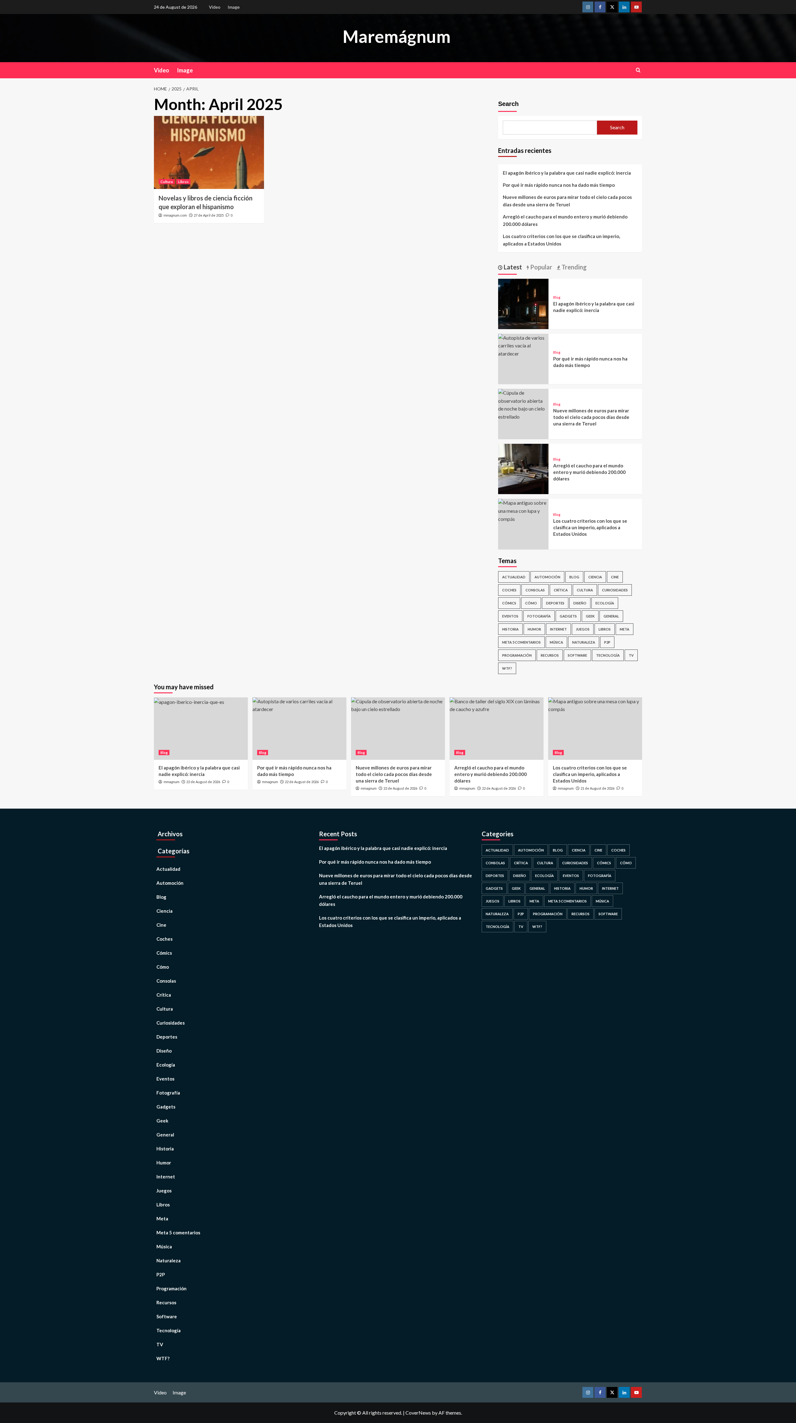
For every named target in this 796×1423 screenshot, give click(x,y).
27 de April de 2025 (209, 215)
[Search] (638, 70)
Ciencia (595, 577)
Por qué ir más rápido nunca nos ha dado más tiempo (559, 185)
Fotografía (539, 616)
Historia (510, 629)
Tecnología (608, 655)
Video (214, 7)
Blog (556, 297)
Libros (183, 182)
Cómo (531, 603)
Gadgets (568, 616)
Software (577, 655)
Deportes (555, 603)
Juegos (583, 629)
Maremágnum (397, 36)
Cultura (166, 182)
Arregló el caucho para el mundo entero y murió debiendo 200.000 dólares (565, 220)
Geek (590, 616)
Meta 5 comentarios (521, 642)
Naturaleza (583, 642)
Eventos (510, 616)
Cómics (509, 603)
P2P (607, 642)
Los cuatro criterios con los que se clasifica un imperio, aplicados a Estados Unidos (561, 239)
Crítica (561, 590)
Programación (517, 655)
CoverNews (418, 1413)
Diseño (579, 603)
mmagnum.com (175, 215)
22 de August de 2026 (203, 782)
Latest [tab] (512, 267)
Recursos (550, 655)
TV (631, 655)
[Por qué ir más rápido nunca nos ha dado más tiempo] (523, 345)
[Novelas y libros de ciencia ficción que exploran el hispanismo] (209, 152)
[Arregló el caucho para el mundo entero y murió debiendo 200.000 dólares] (523, 468)
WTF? (507, 668)
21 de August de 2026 (597, 788)
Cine (615, 577)
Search (508, 103)
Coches (509, 590)
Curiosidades (615, 590)
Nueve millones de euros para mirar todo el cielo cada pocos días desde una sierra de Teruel (567, 200)
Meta (624, 629)
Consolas (535, 590)
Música (556, 642)
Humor (534, 629)
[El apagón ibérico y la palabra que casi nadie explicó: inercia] (523, 303)
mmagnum (171, 782)
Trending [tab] (573, 267)
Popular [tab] (540, 267)
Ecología (604, 603)
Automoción (547, 577)
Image (234, 7)
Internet (558, 629)
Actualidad (513, 577)
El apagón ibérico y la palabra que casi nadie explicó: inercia (567, 173)
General (611, 616)
